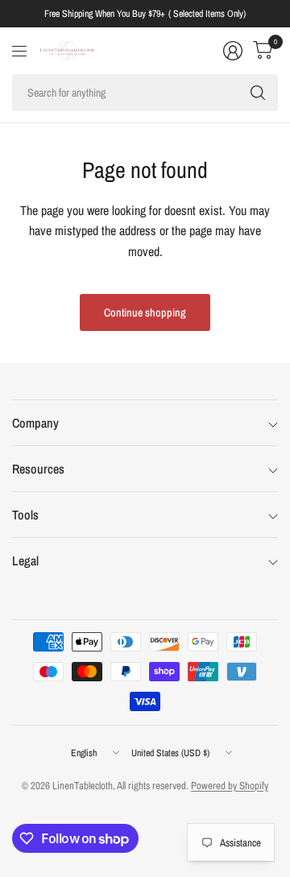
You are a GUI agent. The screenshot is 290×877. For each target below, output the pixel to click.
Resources (38, 469)
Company (35, 423)
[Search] (258, 92)
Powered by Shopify (229, 785)
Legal (25, 560)
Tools (25, 514)
